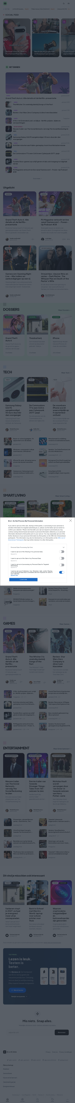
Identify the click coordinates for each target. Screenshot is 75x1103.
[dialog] (37, 551)
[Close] (71, 521)
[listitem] (37, 547)
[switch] (61, 551)
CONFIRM (23, 579)
